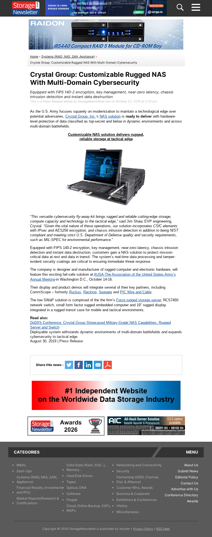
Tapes (71, 482)
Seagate (105, 292)
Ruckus (75, 292)
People (72, 500)
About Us (191, 465)
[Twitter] (69, 365)
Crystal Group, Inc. (80, 116)
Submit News (188, 471)
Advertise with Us (184, 489)
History (122, 506)
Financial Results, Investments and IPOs (40, 490)
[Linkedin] (88, 365)
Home (34, 56)
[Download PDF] (108, 365)
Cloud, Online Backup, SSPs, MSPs (89, 508)
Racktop (90, 292)
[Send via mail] (98, 365)
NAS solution (110, 116)
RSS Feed (163, 529)
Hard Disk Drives (79, 476)
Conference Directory (181, 495)
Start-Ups (24, 471)
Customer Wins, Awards (134, 488)
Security (122, 471)
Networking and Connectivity (139, 465)
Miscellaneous (127, 512)
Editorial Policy (186, 477)
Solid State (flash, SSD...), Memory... (86, 467)
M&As (21, 465)
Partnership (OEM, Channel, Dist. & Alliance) (137, 479)
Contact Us (189, 483)
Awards (192, 501)
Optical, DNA (76, 488)
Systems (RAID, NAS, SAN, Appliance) (68, 56)
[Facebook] (79, 365)
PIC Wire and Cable (136, 292)
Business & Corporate (133, 494)
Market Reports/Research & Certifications (38, 500)
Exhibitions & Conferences (136, 500)
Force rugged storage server (138, 300)
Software (74, 494)
